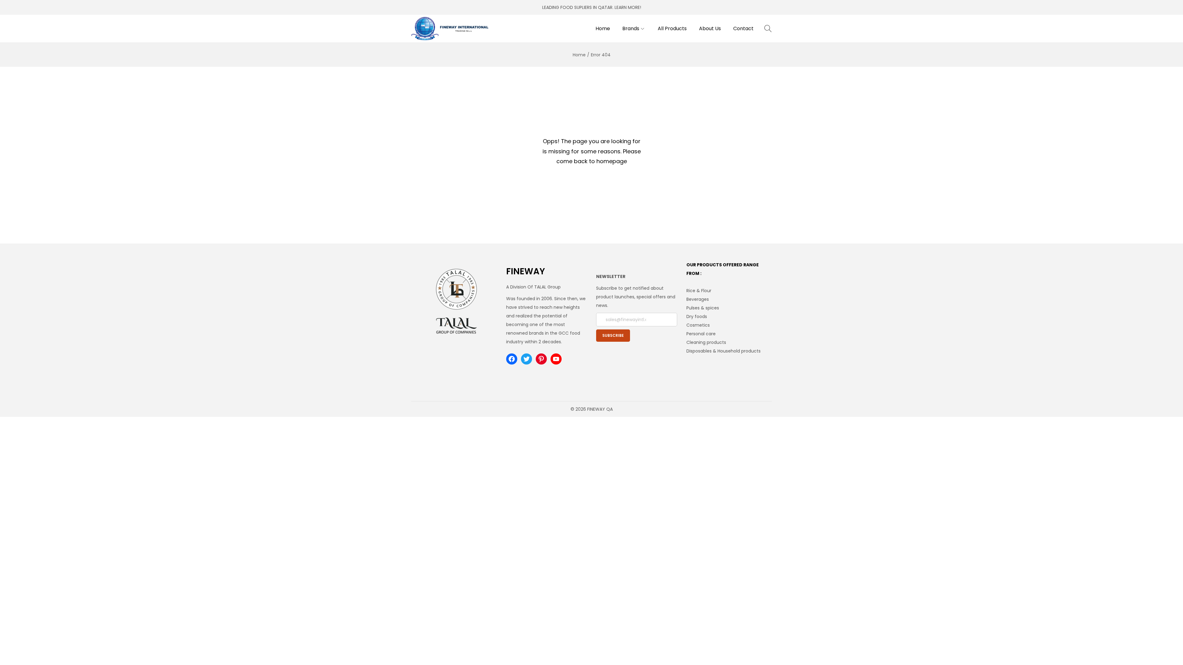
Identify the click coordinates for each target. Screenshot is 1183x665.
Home (579, 55)
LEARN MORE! (628, 7)
